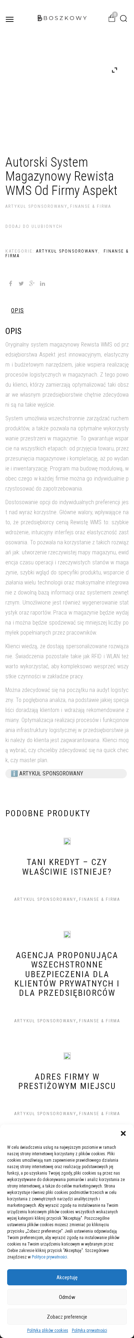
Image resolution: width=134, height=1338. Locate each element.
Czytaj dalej (60, 897)
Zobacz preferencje (67, 1317)
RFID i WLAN (105, 656)
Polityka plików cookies (47, 1330)
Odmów (67, 1297)
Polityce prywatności (49, 1257)
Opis (17, 310)
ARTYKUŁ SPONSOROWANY (36, 206)
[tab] (17, 310)
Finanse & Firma (90, 206)
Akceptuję (67, 1277)
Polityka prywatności (89, 1330)
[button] (123, 1133)
